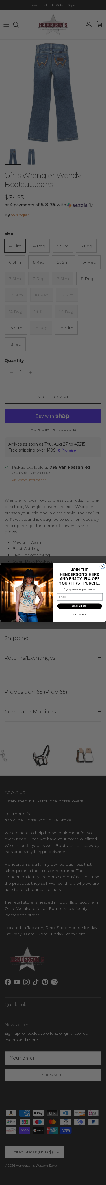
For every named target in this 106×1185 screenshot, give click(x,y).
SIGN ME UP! (79, 606)
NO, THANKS (79, 614)
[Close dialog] (102, 566)
